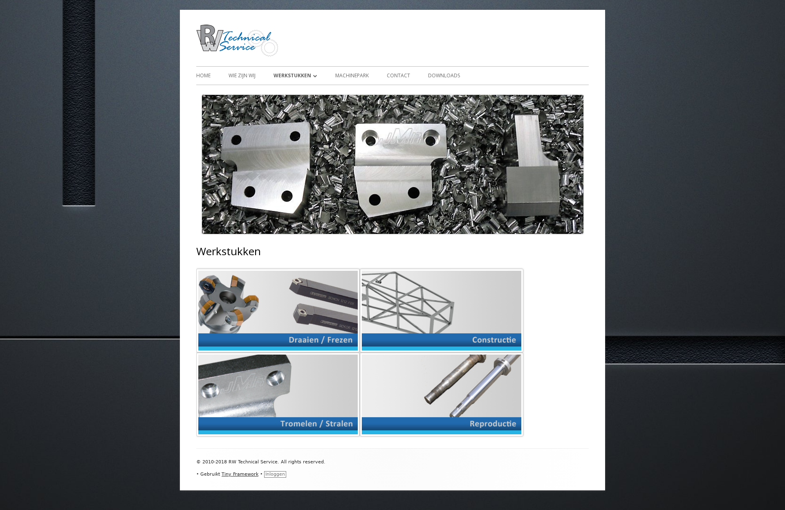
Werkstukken (292, 75)
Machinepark (352, 75)
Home (203, 75)
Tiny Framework (240, 474)
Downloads (444, 75)
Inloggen (275, 474)
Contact (398, 75)
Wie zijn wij (242, 75)
